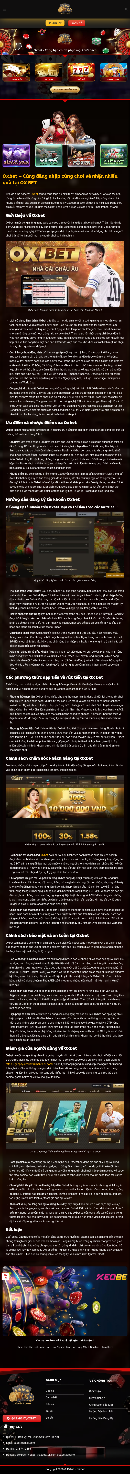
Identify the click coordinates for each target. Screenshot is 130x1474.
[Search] (126, 9)
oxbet (33, 1454)
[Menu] (5, 9)
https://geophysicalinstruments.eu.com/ (29, 1064)
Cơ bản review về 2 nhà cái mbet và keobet (65, 1340)
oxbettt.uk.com (47, 1454)
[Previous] (7, 41)
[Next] (123, 41)
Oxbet (34, 194)
